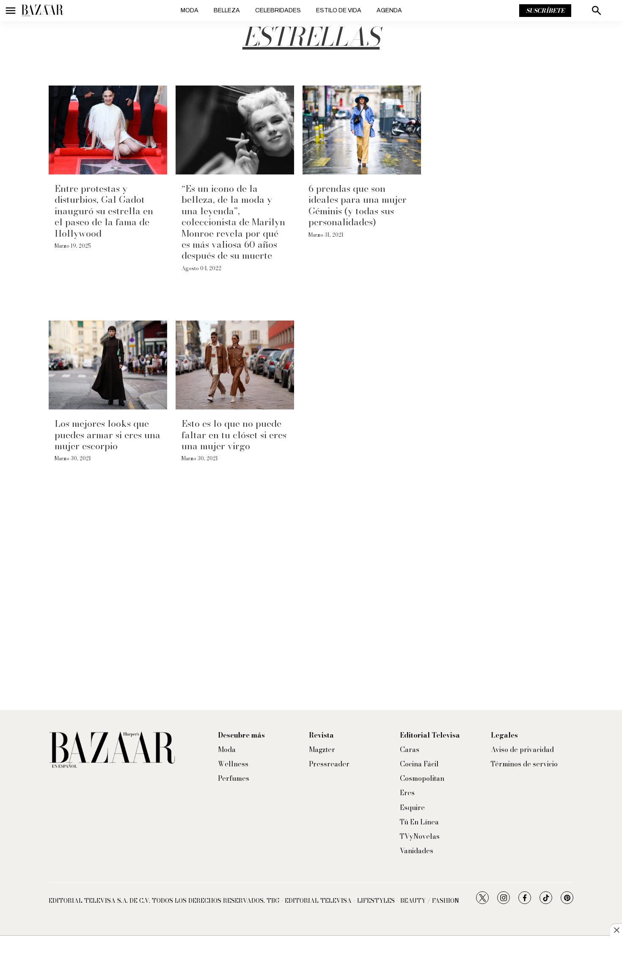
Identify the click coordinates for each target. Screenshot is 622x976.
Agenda (389, 10)
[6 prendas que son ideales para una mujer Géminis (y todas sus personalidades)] (362, 130)
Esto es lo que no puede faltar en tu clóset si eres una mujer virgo (234, 434)
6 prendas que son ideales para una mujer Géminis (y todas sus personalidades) (357, 205)
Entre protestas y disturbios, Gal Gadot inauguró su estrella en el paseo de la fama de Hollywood (104, 211)
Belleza (227, 10)
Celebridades (278, 10)
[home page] (42, 10)
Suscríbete (545, 10)
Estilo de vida (338, 10)
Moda (189, 10)
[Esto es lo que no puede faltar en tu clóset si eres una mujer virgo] (235, 365)
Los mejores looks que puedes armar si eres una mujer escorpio (107, 434)
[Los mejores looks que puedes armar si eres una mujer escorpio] (108, 365)
